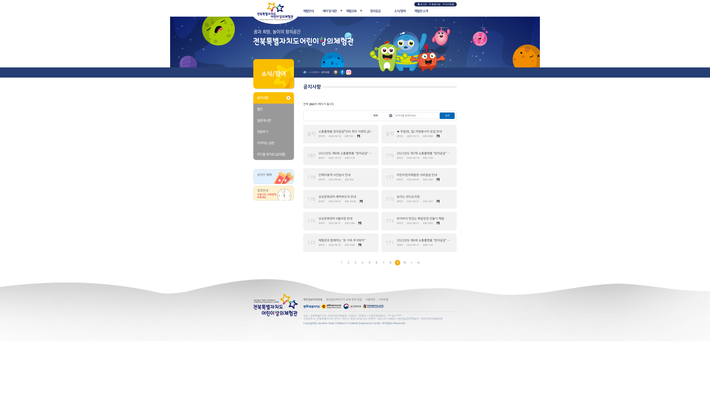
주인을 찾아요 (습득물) (271, 154)
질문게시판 (264, 120)
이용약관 (370, 299)
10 (404, 262)
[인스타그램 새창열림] (348, 72)
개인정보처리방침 (312, 299)
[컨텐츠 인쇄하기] (336, 72)
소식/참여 (400, 11)
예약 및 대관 (330, 11)
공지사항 (262, 98)
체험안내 (308, 11)
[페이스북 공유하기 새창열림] (342, 72)
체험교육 (351, 11)
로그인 (423, 4)
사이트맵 (449, 4)
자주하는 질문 (265, 143)
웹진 (260, 109)
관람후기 (262, 132)
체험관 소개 (421, 11)
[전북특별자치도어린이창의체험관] (278, 12)
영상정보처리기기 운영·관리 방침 (344, 299)
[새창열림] (311, 304)
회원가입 (436, 4)
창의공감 (375, 11)
